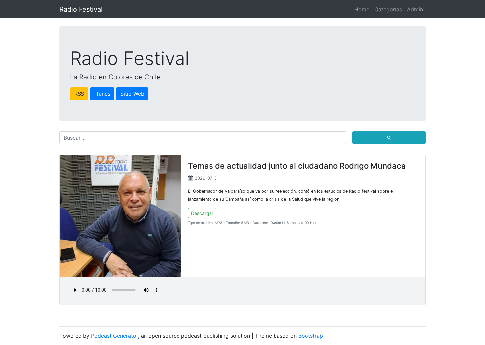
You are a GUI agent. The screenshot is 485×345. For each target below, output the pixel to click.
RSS (79, 93)
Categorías (388, 9)
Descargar (202, 213)
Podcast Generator (114, 335)
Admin (415, 9)
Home (361, 9)
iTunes (102, 93)
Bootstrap (310, 335)
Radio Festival (81, 9)
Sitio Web (132, 93)
